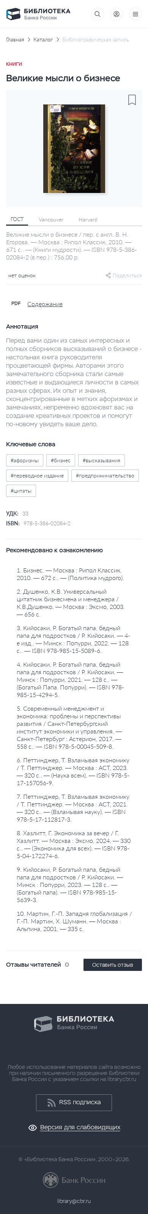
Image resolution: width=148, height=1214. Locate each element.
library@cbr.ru (74, 1201)
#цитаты (21, 490)
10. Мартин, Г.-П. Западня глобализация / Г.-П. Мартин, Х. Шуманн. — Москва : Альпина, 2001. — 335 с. (74, 921)
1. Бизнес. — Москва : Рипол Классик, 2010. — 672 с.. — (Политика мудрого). (70, 573)
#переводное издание (37, 475)
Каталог (43, 39)
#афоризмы (25, 460)
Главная (15, 39)
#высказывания (101, 460)
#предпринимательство (105, 475)
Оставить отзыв (112, 964)
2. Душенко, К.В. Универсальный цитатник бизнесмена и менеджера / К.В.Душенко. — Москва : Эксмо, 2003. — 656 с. (71, 603)
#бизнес (61, 460)
